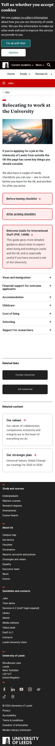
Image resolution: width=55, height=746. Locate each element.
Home (11, 73)
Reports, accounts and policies (19, 554)
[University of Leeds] (20, 741)
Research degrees (12, 505)
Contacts (7, 637)
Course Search (10, 515)
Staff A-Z (7, 632)
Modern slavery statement (16, 730)
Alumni (5, 617)
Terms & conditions (12, 720)
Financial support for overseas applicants (21, 287)
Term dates (8, 603)
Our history (8, 539)
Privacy (6, 710)
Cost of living (10, 313)
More (39, 65)
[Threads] (12, 697)
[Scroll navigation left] (3, 74)
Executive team (10, 569)
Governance (8, 549)
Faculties (7, 544)
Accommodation (13, 297)
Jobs (11, 83)
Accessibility (9, 715)
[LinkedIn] (12, 689)
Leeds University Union (14, 642)
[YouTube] (21, 689)
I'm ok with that (15, 43)
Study (23, 73)
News (5, 574)
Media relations (10, 622)
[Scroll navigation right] (51, 74)
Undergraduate (10, 495)
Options (13, 52)
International (9, 510)
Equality (6, 564)
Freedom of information (15, 725)
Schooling (8, 321)
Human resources (25, 375)
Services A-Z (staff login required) (20, 608)
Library (6, 613)
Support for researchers (17, 330)
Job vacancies (25, 389)
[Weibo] (38, 689)
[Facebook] (4, 689)
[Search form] (49, 65)
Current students (21, 65)
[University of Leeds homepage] (5, 65)
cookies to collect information (29, 17)
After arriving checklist (21, 214)
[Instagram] (30, 689)
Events (6, 578)
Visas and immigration (16, 277)
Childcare (8, 305)
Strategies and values (14, 559)
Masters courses (11, 500)
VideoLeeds (8, 627)
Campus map (9, 535)
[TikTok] (4, 697)
